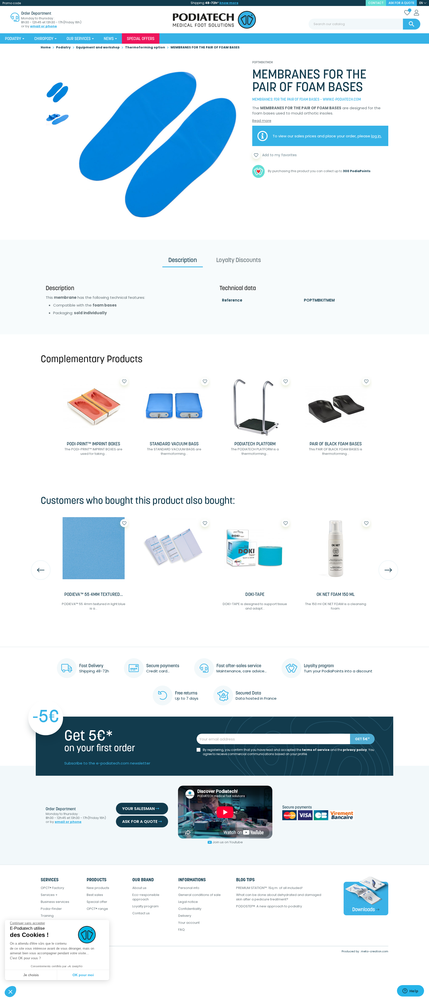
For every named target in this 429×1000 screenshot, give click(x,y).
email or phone (43, 26)
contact (376, 3)
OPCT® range (97, 908)
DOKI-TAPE (254, 595)
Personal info (188, 887)
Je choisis (31, 975)
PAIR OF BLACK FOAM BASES (336, 444)
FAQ (181, 929)
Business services (55, 901)
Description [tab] (182, 261)
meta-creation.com (374, 951)
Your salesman (139, 808)
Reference (232, 300)
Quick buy (72, 469)
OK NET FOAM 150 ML (336, 595)
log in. (376, 136)
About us (139, 887)
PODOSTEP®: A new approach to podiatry (269, 906)
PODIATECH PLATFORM (255, 444)
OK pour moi (83, 975)
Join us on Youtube (228, 842)
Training (47, 915)
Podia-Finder (51, 908)
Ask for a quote (401, 3)
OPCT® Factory (52, 887)
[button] (10, 992)
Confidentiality (189, 908)
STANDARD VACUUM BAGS (174, 444)
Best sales (95, 894)
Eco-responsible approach (145, 897)
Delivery (184, 915)
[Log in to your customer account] (416, 13)
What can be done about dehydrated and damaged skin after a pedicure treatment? (278, 897)
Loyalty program (145, 906)
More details (109, 469)
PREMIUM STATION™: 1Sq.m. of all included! (269, 887)
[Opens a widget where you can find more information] (410, 991)
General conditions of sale (199, 894)
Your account (189, 922)
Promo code (11, 3)
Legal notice (188, 901)
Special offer (97, 901)
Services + (49, 894)
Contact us (141, 913)
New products (98, 887)
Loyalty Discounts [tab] (238, 261)
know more (228, 3)
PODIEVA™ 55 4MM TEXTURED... (93, 595)
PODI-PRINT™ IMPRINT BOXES (93, 444)
